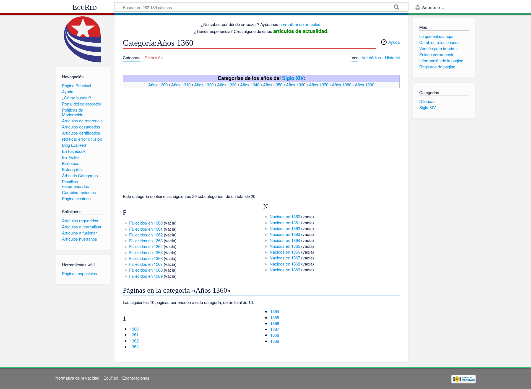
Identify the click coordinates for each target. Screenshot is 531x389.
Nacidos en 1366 (285, 252)
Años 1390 (364, 84)
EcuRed (84, 7)
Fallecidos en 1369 (146, 276)
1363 (134, 346)
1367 (274, 329)
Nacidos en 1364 (285, 240)
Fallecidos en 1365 (146, 252)
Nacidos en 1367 (285, 258)
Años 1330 (226, 84)
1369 (274, 341)
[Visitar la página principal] (82, 39)
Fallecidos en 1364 (146, 246)
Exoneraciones (135, 378)
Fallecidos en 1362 (146, 235)
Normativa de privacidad (77, 378)
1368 (274, 335)
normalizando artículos (299, 24)
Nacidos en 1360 (285, 216)
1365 (274, 317)
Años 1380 (341, 84)
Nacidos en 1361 (285, 222)
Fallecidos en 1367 (146, 264)
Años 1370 (318, 84)
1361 (134, 335)
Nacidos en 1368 (285, 264)
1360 (134, 329)
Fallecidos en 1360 (146, 223)
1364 (274, 311)
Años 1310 (181, 84)
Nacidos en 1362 (285, 228)
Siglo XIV (292, 78)
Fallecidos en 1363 (146, 240)
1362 (134, 341)
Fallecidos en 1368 (146, 270)
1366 (274, 323)
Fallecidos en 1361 (146, 229)
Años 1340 (249, 84)
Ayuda (394, 42)
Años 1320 (204, 84)
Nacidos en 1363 (285, 234)
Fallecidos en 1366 (146, 258)
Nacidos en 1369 (285, 269)
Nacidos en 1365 (285, 246)
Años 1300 (158, 84)
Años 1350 (272, 84)
